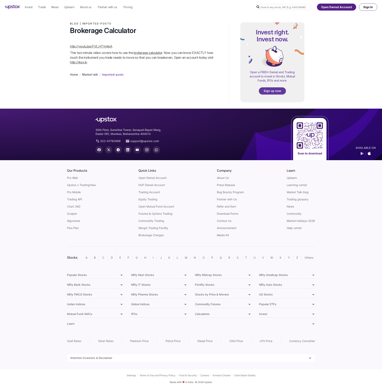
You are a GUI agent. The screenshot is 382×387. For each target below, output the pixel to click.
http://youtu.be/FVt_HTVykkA (91, 46)
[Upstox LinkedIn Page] (127, 149)
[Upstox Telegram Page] (118, 149)
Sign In (368, 7)
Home (74, 74)
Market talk (90, 74)
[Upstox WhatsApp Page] (156, 149)
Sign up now (272, 91)
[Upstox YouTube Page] (137, 149)
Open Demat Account (336, 7)
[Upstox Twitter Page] (108, 149)
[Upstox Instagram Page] (146, 149)
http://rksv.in (78, 62)
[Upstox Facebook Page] (99, 149)
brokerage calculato (147, 53)
